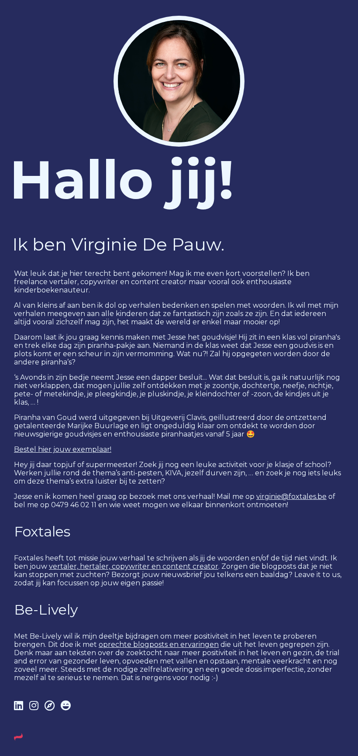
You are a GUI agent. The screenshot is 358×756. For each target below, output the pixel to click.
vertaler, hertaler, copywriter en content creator (133, 566)
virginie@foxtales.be (291, 496)
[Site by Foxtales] (18, 738)
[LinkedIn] (20, 705)
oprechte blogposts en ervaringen (159, 644)
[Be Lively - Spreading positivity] (66, 705)
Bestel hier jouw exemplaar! (62, 449)
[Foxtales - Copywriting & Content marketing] (51, 705)
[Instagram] (35, 705)
